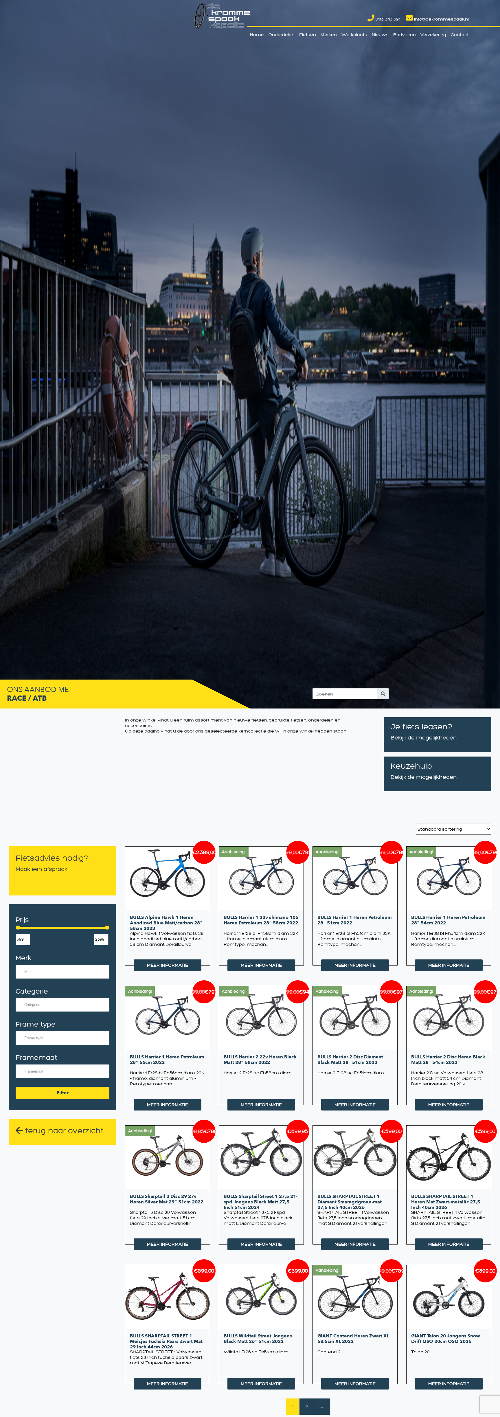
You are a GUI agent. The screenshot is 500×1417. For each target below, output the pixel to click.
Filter (63, 1093)
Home (257, 34)
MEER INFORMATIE (167, 965)
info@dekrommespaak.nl (441, 19)
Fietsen (307, 34)
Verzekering (433, 34)
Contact (460, 34)
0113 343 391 (387, 19)
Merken (329, 34)
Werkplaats (354, 34)
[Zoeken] (383, 693)
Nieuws (380, 34)
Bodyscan (404, 34)
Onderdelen (282, 34)
